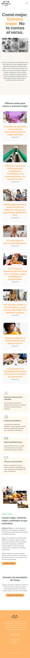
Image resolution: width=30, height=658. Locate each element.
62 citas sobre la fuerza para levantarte (15, 241)
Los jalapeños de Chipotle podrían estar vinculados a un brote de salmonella (15, 372)
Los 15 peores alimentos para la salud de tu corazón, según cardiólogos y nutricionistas (15, 274)
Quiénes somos (8, 563)
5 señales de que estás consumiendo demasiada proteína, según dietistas (15, 130)
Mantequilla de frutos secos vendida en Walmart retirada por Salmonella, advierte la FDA (15, 209)
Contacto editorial (14, 595)
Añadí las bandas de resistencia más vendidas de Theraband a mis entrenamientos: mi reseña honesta (15, 172)
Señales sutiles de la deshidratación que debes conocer (15, 341)
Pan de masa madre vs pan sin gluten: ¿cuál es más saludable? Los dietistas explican (15, 308)
